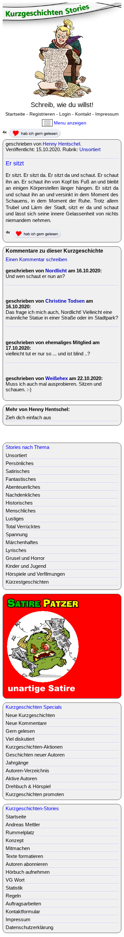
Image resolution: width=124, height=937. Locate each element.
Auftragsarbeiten (23, 903)
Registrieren (42, 114)
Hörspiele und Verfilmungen (35, 574)
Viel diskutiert (20, 739)
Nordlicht (56, 270)
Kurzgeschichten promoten (35, 794)
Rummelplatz (20, 832)
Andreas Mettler (23, 824)
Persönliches (20, 463)
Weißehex (56, 378)
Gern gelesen (20, 731)
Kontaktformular (23, 911)
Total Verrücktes (23, 526)
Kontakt (83, 114)
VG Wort (15, 880)
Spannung (16, 534)
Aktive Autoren (21, 778)
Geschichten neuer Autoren (35, 755)
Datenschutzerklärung (29, 927)
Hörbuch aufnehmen (28, 872)
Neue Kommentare (26, 723)
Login (65, 114)
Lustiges (15, 518)
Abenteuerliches (23, 487)
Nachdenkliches (23, 495)
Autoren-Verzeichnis (27, 770)
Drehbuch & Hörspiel (28, 786)
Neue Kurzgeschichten (30, 715)
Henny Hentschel (61, 144)
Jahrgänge (17, 762)
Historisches (19, 503)
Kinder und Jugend (26, 566)
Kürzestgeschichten (27, 582)
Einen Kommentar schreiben (36, 259)
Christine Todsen (65, 301)
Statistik (14, 888)
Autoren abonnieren (27, 864)
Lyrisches (16, 550)
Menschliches (21, 510)
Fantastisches (21, 479)
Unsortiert (90, 149)
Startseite (15, 114)
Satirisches (18, 471)
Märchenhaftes (22, 542)
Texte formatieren (24, 856)
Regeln (13, 895)
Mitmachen (18, 848)
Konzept (14, 840)
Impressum (107, 114)
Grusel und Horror (25, 558)
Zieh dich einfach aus (28, 417)
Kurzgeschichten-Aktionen (34, 747)
